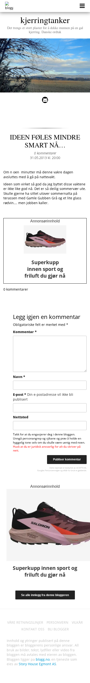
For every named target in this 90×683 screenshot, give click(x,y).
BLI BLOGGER (58, 629)
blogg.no (43, 659)
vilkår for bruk (69, 470)
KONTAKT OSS (32, 629)
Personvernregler (52, 470)
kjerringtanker (45, 24)
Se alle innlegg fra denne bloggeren (45, 595)
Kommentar (25, 331)
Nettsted (20, 417)
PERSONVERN (57, 622)
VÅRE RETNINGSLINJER (25, 622)
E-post (43, 397)
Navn (19, 376)
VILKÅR (77, 622)
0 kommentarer (45, 153)
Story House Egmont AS (37, 664)
